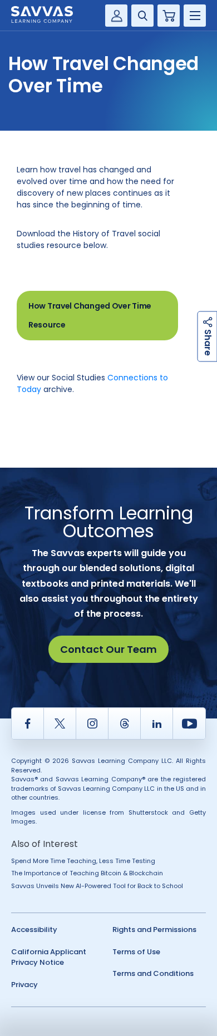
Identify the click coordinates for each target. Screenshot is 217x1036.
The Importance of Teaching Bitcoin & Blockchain (87, 873)
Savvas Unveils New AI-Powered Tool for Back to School (97, 885)
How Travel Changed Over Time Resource (89, 315)
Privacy (24, 984)
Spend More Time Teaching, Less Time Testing (83, 860)
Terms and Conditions (153, 973)
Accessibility (34, 929)
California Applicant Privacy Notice (48, 957)
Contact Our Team (108, 649)
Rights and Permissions (154, 929)
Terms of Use (136, 951)
